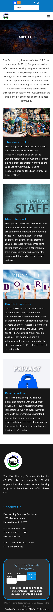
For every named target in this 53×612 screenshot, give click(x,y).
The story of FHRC (18, 142)
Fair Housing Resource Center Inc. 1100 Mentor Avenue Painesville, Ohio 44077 (20, 518)
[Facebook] (15, 2)
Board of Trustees (18, 304)
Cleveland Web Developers (16, 609)
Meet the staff (15, 219)
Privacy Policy (15, 393)
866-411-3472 (20, 532)
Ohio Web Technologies (39, 609)
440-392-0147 (17, 528)
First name (9, 575)
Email (20, 573)
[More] (19, 2)
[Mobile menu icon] (48, 16)
